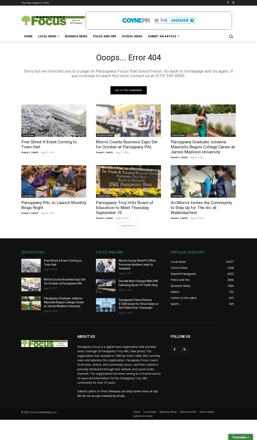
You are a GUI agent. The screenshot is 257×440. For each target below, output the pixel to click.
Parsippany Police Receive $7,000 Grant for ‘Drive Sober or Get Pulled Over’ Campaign (138, 303)
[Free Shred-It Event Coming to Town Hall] (53, 120)
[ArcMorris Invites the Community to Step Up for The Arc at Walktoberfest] (203, 181)
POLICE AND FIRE (109, 252)
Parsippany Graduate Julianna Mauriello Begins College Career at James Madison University (203, 147)
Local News (28, 135)
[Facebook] (227, 3)
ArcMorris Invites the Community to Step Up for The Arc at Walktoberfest (201, 207)
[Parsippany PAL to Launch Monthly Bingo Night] (53, 181)
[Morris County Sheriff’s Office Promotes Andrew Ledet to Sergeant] (105, 265)
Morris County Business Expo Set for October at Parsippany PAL (127, 144)
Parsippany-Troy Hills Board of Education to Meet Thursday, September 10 (124, 207)
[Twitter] (233, 3)
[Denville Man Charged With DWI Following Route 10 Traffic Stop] (105, 286)
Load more (127, 225)
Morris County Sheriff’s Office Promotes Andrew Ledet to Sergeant (137, 264)
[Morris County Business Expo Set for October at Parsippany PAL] (128, 120)
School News (178, 135)
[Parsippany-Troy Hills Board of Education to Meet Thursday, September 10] (128, 181)
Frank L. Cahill (29, 152)
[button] (231, 36)
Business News (105, 135)
